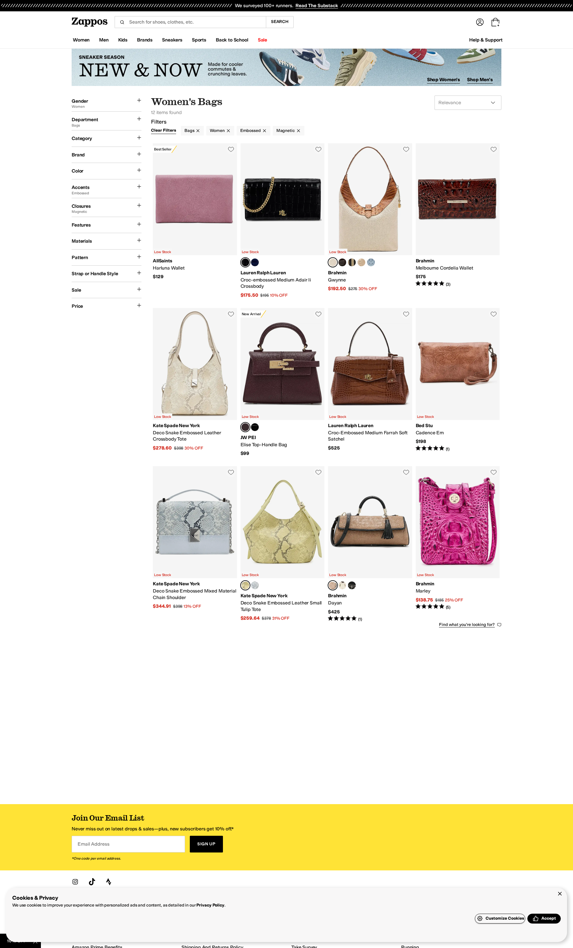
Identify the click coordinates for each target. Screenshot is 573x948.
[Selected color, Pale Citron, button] (245, 585)
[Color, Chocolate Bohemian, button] (342, 262)
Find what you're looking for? (467, 624)
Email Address (93, 844)
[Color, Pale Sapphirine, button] (255, 585)
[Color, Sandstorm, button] (361, 262)
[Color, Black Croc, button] (255, 427)
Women (217, 130)
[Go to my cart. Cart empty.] (495, 22)
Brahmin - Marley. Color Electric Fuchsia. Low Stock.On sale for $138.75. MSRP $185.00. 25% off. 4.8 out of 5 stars (458, 544)
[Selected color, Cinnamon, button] (333, 262)
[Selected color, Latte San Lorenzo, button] (333, 585)
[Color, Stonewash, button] (371, 262)
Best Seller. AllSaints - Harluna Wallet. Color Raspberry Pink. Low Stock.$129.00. (195, 220)
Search (280, 21)
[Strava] (108, 881)
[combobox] (190, 22)
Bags (189, 130)
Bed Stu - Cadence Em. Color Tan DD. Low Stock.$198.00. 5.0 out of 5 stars (458, 382)
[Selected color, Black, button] (245, 262)
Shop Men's (480, 79)
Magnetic (285, 130)
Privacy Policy (210, 905)
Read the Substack (316, 5)
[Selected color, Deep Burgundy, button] (245, 427)
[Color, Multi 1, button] (342, 585)
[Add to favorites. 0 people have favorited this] (231, 149)
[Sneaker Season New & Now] (286, 67)
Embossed (250, 130)
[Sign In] (480, 22)
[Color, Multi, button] (352, 585)
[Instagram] (75, 881)
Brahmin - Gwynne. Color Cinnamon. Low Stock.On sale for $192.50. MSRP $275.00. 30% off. (370, 220)
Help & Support (486, 40)
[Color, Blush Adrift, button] (352, 262)
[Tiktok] (91, 881)
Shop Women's (443, 79)
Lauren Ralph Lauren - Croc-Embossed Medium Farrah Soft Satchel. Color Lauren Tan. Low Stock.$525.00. (370, 382)
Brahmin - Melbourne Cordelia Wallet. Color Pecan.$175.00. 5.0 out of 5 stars (458, 220)
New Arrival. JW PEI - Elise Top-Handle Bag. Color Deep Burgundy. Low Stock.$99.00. (283, 382)
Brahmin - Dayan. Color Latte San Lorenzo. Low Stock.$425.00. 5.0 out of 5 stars (370, 544)
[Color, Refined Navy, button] (255, 262)
